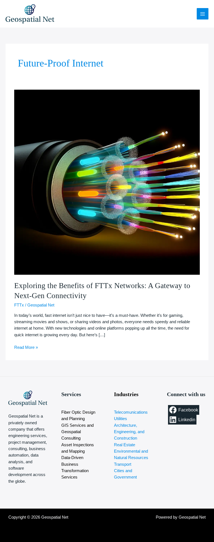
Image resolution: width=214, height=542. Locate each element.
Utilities (120, 418)
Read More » (26, 347)
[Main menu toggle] (202, 14)
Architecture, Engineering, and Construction (129, 432)
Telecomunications (131, 412)
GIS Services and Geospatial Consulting (77, 432)
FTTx (19, 305)
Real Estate (124, 445)
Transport (122, 464)
